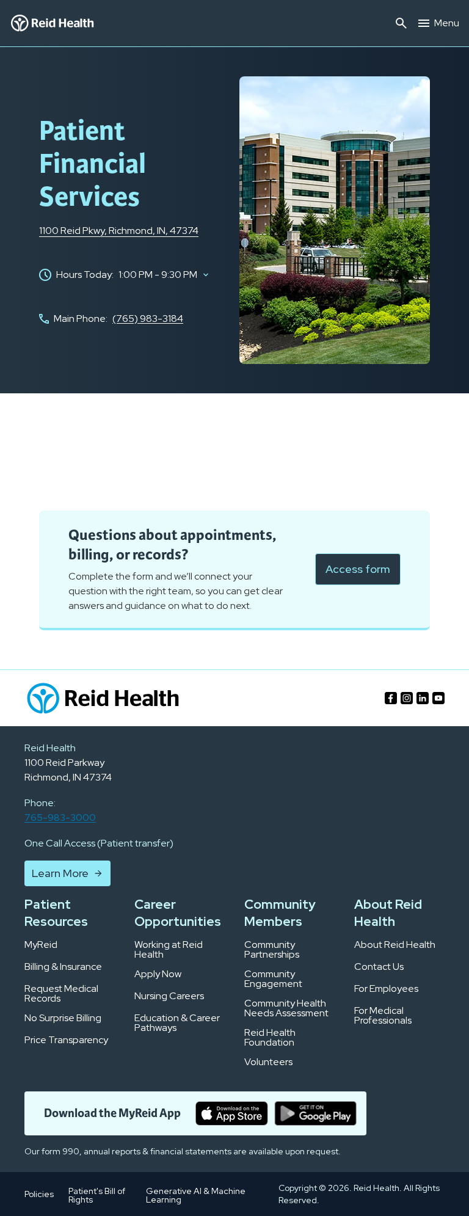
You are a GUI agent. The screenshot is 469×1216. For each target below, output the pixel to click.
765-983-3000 (60, 817)
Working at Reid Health (168, 949)
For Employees (386, 989)
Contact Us (379, 967)
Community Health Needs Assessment (286, 1008)
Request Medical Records (61, 993)
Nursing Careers (169, 996)
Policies (39, 1194)
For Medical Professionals (383, 1015)
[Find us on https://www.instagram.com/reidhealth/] (407, 698)
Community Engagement (273, 979)
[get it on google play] (315, 1113)
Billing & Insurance (63, 967)
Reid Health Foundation (270, 1037)
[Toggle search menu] (401, 23)
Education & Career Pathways (177, 1023)
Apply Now (157, 974)
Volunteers (268, 1062)
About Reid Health (394, 945)
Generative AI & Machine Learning (195, 1195)
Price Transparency (66, 1040)
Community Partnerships (271, 949)
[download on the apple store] (231, 1113)
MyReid (40, 945)
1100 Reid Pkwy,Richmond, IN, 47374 (118, 230)
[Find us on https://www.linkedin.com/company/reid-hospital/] (422, 698)
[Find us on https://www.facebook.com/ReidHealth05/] (391, 698)
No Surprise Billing (62, 1018)
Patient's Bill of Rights (96, 1195)
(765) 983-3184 (147, 318)
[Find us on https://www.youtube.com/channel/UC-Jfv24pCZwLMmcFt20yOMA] (438, 698)
